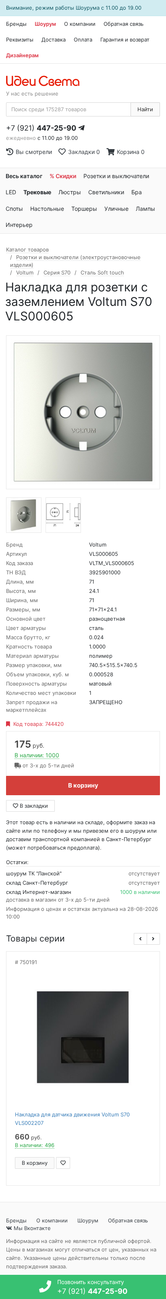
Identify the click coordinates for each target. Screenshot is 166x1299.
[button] (140, 939)
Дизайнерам (22, 55)
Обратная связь (123, 24)
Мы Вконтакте (31, 1228)
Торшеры (84, 208)
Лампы (145, 208)
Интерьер (19, 224)
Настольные (47, 208)
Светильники (106, 192)
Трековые (37, 192)
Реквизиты (19, 39)
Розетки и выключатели (116, 176)
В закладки (33, 805)
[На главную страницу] (47, 81)
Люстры (69, 192)
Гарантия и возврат (124, 39)
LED (11, 192)
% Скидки (63, 176)
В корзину (83, 785)
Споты (14, 208)
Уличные (116, 208)
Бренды (16, 24)
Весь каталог (24, 176)
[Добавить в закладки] (63, 1163)
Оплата (83, 39)
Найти (145, 109)
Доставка (54, 39)
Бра (136, 192)
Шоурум (45, 24)
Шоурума (88, 7)
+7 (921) (41, 128)
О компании (79, 24)
